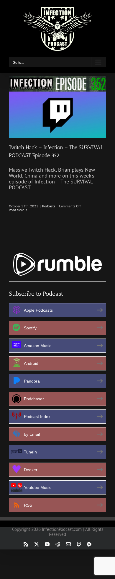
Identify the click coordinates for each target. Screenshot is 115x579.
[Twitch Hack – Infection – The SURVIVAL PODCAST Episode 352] (57, 107)
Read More (16, 210)
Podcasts (48, 206)
